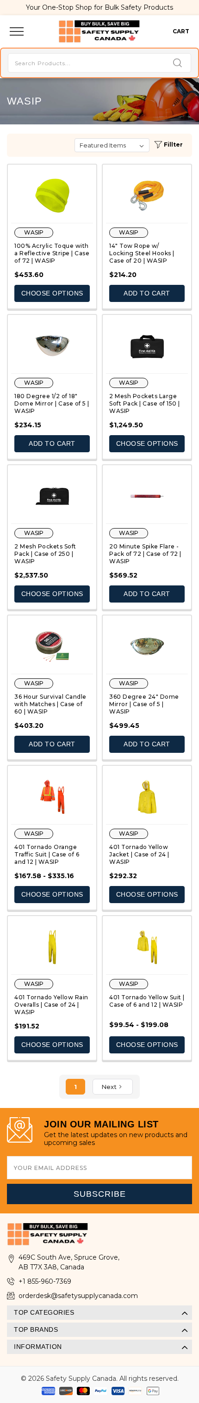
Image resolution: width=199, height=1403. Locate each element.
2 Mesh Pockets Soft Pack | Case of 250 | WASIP (45, 554)
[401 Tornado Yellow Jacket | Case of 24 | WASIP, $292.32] (147, 797)
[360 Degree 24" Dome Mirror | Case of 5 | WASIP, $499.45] (147, 646)
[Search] (177, 63)
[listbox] (112, 145)
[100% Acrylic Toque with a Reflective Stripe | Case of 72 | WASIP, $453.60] (52, 195)
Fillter (172, 144)
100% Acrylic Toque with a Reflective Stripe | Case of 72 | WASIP (51, 253)
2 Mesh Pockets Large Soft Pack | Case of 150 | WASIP (144, 403)
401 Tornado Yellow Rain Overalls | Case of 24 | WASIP (51, 1004)
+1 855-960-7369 (45, 1281)
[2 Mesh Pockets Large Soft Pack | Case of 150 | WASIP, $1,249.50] (147, 346)
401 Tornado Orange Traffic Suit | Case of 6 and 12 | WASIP (46, 854)
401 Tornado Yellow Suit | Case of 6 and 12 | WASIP (147, 1001)
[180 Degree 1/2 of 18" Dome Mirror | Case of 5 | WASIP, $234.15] (52, 346)
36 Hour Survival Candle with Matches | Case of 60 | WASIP (50, 704)
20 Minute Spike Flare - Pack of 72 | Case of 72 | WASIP (145, 554)
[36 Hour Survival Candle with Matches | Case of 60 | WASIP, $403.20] (52, 646)
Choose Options (52, 293)
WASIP (34, 232)
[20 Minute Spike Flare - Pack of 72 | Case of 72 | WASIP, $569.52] (147, 496)
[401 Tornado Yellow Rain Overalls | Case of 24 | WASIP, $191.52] (52, 947)
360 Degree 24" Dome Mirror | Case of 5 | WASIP (144, 704)
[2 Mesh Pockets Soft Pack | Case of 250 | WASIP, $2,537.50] (52, 496)
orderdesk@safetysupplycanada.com (78, 1296)
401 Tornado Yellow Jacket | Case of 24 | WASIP (139, 854)
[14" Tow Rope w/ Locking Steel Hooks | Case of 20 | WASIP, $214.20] (147, 195)
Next (109, 1086)
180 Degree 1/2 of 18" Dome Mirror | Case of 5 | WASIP (51, 403)
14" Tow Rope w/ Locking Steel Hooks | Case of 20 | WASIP (141, 253)
